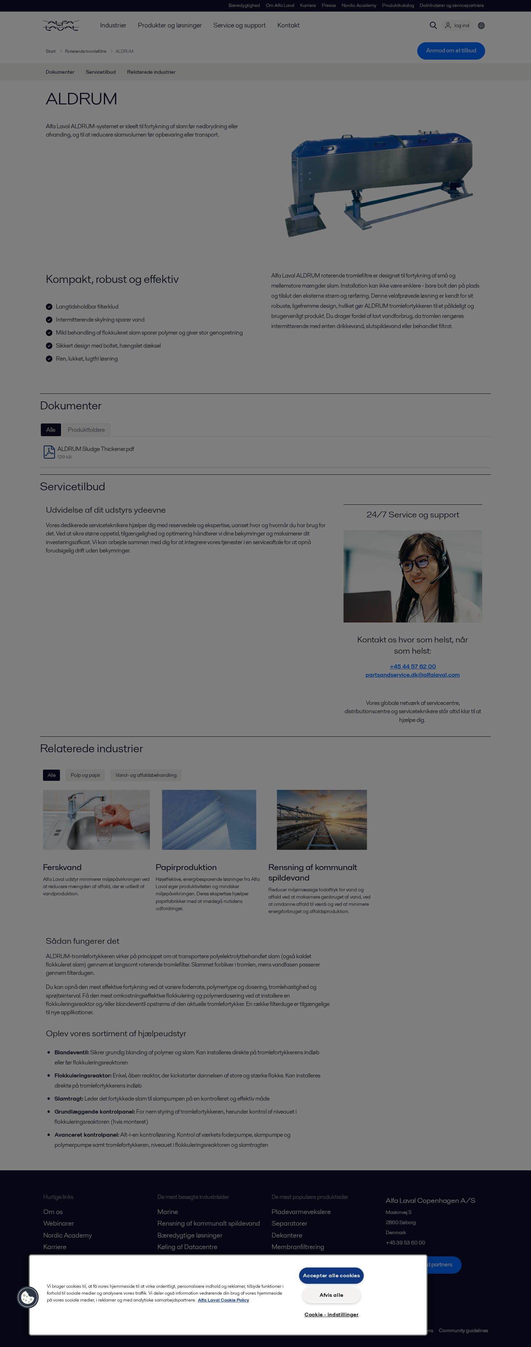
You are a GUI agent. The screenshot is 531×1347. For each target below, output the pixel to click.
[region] (228, 1295)
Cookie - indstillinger (332, 1314)
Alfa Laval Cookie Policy (223, 1300)
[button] (27, 1297)
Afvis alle (332, 1295)
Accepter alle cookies (331, 1275)
